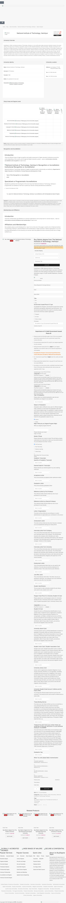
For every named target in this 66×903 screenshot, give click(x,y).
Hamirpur (36, 802)
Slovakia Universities (55, 888)
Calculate (47, 265)
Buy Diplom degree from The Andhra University (10, 830)
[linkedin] (43, 804)
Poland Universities (28, 891)
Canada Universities (24, 884)
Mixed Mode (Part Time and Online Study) (41, 456)
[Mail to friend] (42, 804)
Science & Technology (10, 136)
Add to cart (46, 788)
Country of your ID (38, 325)
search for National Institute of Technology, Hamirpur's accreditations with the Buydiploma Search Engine (34, 194)
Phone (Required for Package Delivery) (42, 285)
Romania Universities (6, 891)
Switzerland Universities (59, 884)
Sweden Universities (48, 886)
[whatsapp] (45, 804)
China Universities (27, 895)
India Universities (13, 26)
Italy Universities (33, 888)
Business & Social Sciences (10, 123)
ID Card (37, 316)
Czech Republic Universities (43, 893)
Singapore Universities (43, 888)
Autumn (37, 419)
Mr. (36, 300)
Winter (36, 421)
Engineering (12, 133)
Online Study (38, 451)
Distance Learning (39, 449)
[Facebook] (38, 804)
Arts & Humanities (11, 120)
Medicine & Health (11, 130)
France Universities (9, 893)
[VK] (40, 804)
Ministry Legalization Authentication (41, 776)
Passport (37, 314)
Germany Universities (35, 884)
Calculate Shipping (39, 250)
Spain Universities (7, 886)
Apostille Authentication (41, 771)
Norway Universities (39, 891)
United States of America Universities (10, 884)
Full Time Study (38, 444)
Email (35, 289)
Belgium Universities (37, 886)
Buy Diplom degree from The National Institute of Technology (46, 800)
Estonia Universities (19, 893)
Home (4, 26)
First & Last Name (37, 280)
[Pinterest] (41, 804)
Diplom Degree (40, 26)
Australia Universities (47, 884)
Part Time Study (38, 446)
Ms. (36, 302)
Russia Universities (16, 886)
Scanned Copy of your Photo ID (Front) (42, 371)
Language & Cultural (10, 127)
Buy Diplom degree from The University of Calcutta (56, 830)
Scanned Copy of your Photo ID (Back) (42, 384)
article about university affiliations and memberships (17, 220)
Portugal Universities (18, 891)
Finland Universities (59, 891)
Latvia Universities (49, 891)
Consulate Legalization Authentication (41, 761)
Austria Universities (27, 886)
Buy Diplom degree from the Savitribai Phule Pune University (41, 831)
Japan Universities (37, 895)
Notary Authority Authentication (41, 766)
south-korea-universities (11, 888)
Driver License (38, 319)
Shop (7, 26)
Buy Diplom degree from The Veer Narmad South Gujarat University (25, 831)
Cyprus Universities (56, 893)
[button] (2, 2)
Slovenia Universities (23, 888)
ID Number (36, 321)
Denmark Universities (30, 893)
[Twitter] (37, 804)
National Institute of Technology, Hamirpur (27, 26)
